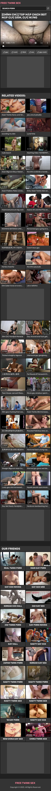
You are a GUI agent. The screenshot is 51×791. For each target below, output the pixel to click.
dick (24, 52)
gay (6, 52)
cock (15, 52)
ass (32, 52)
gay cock (43, 52)
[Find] (48, 8)
